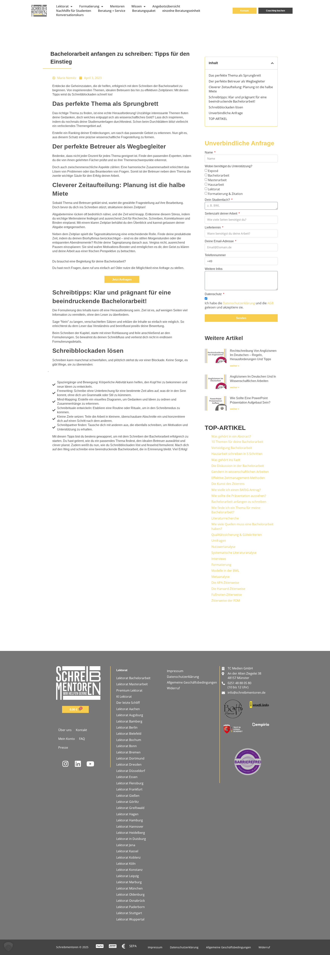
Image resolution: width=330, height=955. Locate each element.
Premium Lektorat (129, 690)
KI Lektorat (124, 696)
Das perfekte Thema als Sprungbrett (235, 75)
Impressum (175, 671)
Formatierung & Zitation (225, 194)
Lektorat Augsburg (129, 715)
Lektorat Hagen (127, 814)
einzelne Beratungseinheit (181, 11)
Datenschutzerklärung (239, 303)
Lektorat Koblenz (128, 857)
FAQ (82, 739)
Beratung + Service (111, 11)
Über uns (65, 730)
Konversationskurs (70, 15)
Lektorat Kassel (127, 851)
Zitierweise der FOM (225, 600)
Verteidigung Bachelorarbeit (231, 448)
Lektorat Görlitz (127, 802)
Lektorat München (129, 888)
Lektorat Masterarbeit (132, 684)
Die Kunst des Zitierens (228, 484)
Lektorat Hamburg (129, 820)
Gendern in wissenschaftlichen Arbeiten (240, 472)
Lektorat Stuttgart (129, 913)
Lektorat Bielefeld (128, 733)
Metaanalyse (220, 577)
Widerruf (173, 688)
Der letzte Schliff (128, 703)
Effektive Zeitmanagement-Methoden (238, 478)
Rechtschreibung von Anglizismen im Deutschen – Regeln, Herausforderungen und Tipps (253, 355)
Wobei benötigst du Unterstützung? (228, 166)
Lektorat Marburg (129, 882)
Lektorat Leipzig (127, 876)
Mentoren (117, 6)
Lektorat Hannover (129, 826)
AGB (270, 303)
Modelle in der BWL (225, 570)
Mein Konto (66, 739)
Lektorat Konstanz (129, 870)
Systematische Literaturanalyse (233, 553)
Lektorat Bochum (128, 740)
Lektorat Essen (127, 777)
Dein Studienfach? (218, 199)
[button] (272, 63)
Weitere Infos (213, 268)
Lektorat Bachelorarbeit (133, 678)
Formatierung (89, 6)
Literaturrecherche (225, 518)
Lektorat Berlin (127, 727)
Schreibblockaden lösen (226, 107)
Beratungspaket (143, 11)
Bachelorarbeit (218, 175)
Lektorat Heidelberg (130, 833)
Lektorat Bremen (128, 752)
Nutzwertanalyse (223, 547)
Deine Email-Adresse (220, 241)
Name (209, 152)
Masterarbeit (217, 180)
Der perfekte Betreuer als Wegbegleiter (237, 81)
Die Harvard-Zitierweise (228, 589)
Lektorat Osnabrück (130, 900)
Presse (63, 747)
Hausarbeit (216, 184)
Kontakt (81, 730)
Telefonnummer (215, 255)
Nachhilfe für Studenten (73, 11)
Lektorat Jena (125, 845)
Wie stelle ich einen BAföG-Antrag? (236, 490)
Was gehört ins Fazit (225, 460)
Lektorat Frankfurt (129, 789)
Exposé (213, 171)
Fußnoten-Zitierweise (226, 595)
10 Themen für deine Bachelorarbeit (237, 442)
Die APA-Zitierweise (225, 582)
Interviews (218, 559)
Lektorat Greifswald (130, 808)
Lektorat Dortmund (130, 758)
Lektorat (62, 6)
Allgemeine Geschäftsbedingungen (192, 682)
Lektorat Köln (126, 863)
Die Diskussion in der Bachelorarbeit (237, 466)
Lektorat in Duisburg (131, 839)
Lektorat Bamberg (129, 721)
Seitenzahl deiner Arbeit (221, 213)
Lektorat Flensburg (129, 783)
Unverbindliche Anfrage (226, 113)
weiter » (234, 365)
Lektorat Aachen (128, 709)
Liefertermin (213, 227)
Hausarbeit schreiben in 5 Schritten (236, 454)
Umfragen (218, 540)
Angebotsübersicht (166, 6)
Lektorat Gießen (127, 796)
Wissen (136, 6)
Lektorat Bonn (126, 746)
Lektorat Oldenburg (130, 894)
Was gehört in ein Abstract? (231, 436)
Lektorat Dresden (129, 764)
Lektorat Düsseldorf (130, 771)
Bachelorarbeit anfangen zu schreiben (238, 502)
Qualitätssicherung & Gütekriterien (236, 535)
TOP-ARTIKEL (218, 119)
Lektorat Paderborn (130, 907)
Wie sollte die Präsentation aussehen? (238, 496)
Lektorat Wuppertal (130, 919)
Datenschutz (213, 294)
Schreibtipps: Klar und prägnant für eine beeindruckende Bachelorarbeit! (238, 99)
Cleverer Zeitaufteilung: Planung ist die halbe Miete (241, 89)
